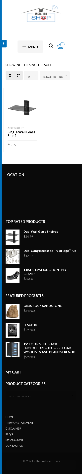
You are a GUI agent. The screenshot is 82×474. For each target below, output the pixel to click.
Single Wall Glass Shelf (21, 134)
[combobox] (31, 75)
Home (10, 417)
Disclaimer (13, 428)
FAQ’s (9, 434)
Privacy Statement (20, 422)
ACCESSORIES (16, 128)
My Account (15, 439)
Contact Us (14, 445)
